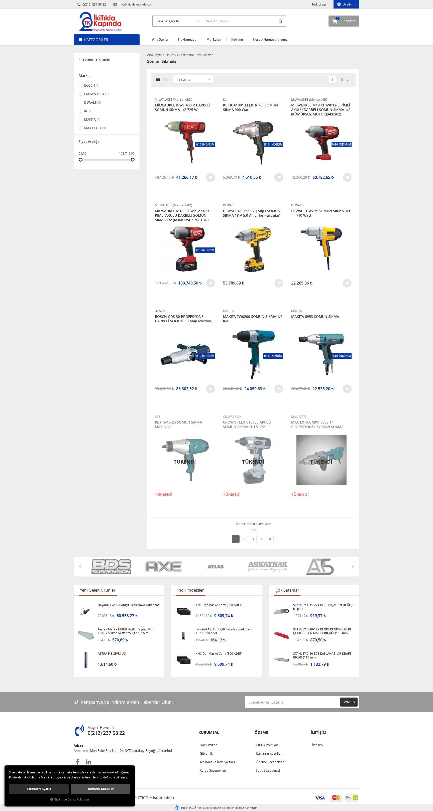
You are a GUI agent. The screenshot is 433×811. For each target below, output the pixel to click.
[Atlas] (182, 567)
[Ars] (286, 567)
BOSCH (91, 85)
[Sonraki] (348, 80)
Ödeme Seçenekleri (270, 762)
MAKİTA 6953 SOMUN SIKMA (315, 316)
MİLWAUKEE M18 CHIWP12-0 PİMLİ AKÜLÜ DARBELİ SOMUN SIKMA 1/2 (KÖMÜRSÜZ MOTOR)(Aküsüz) (320, 109)
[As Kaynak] (234, 567)
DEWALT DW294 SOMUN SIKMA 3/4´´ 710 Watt (320, 213)
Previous (80, 566)
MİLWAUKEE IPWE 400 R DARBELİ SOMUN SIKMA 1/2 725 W (182, 107)
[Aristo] (338, 567)
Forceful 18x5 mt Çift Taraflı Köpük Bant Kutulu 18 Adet (224, 631)
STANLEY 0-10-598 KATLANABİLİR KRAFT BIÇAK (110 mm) (322, 655)
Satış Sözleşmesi (268, 770)
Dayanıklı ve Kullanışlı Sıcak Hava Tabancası (129, 605)
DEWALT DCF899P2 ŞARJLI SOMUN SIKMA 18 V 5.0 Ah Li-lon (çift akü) (251, 213)
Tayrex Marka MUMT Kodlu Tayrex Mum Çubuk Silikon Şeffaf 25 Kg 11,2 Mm (126, 631)
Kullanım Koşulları (269, 753)
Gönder (349, 702)
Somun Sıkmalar (95, 59)
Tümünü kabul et (101, 789)
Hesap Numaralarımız (270, 39)
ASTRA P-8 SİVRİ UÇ (112, 654)
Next (353, 566)
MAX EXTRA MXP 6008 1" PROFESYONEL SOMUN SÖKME (317, 424)
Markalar (213, 39)
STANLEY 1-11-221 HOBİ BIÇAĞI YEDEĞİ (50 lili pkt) (324, 607)
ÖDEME (261, 732)
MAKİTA (91, 119)
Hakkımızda (187, 39)
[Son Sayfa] (270, 539)
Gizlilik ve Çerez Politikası (71, 799)
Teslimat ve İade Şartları (217, 762)
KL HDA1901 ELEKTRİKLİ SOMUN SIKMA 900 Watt (250, 107)
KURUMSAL (208, 732)
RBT (157, 417)
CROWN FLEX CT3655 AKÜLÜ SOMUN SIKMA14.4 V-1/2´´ (247, 424)
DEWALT (92, 102)
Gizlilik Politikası (267, 745)
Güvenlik (206, 753)
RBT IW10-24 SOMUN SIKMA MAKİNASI (178, 424)
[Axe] (129, 567)
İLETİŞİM (318, 732)
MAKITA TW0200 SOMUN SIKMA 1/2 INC (252, 318)
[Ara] (281, 21)
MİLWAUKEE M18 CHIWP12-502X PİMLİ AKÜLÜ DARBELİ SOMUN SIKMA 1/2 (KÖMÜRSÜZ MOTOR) (182, 215)
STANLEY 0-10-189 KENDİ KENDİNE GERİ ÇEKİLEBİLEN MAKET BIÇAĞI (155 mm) (322, 631)
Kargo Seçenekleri (213, 770)
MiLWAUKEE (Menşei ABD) (173, 99)
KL (87, 111)
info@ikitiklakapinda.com (135, 4)
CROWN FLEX (96, 94)
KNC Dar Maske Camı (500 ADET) (219, 605)
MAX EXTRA (94, 128)
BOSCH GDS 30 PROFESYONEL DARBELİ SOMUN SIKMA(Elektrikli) (183, 318)
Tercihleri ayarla (39, 789)
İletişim (237, 39)
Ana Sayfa (160, 39)
